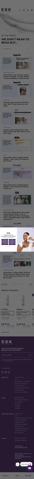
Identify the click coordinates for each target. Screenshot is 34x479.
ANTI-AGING (5, 239)
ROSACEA (12, 239)
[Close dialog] (33, 228)
